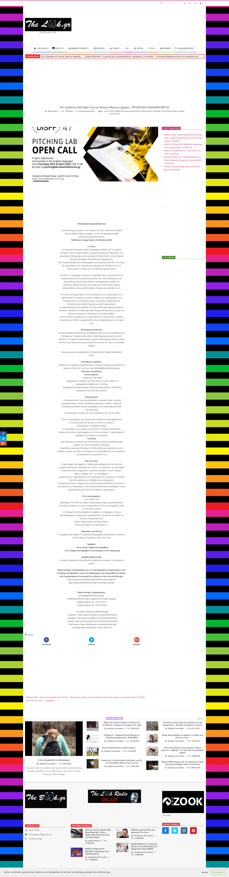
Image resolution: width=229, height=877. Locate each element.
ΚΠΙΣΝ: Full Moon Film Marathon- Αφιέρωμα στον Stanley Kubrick (97, 851)
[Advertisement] (159, 25)
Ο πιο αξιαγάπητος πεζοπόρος (54, 760)
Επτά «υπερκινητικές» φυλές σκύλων (118, 748)
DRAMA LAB (119, 111)
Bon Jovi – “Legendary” (45, 700)
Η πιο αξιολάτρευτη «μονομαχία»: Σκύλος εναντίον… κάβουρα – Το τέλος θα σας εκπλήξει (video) (182, 750)
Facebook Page (35, 838)
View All (200, 719)
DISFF (112, 111)
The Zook (166, 815)
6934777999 (34, 830)
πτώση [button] (205, 872)
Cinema (106, 111)
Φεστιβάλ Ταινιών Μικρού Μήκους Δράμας (169, 111)
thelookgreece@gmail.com (40, 834)
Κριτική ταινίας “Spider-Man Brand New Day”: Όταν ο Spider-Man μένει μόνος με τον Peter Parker (183, 137)
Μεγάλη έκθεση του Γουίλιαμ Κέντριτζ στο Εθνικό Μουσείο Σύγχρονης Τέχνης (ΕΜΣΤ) (144, 846)
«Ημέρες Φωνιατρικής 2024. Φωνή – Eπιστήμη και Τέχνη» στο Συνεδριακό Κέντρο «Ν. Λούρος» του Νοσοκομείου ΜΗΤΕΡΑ (92, 697)
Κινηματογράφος (146, 111)
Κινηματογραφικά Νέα (86, 111)
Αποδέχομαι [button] (218, 872)
